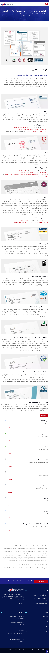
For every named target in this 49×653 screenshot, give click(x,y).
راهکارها (46, 626)
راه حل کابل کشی (10, 567)
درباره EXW (25, 15)
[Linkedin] (19, 603)
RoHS (46, 498)
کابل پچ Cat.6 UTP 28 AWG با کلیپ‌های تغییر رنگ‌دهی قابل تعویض (34, 174)
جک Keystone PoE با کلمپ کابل (17, 639)
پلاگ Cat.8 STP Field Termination (21, 222)
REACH (46, 511)
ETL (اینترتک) (44, 434)
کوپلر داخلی (24, 567)
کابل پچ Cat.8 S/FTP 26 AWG (25, 220)
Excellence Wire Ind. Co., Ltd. (16, 649)
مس (47, 621)
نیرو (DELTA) (44, 421)
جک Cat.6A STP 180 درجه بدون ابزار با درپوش (38, 131)
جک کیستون (28, 567)
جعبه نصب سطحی (16, 567)
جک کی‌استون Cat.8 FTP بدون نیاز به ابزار (39, 222)
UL (47, 472)
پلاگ (32, 567)
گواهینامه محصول (18, 15)
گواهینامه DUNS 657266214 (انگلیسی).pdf (35, 524)
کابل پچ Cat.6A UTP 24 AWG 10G (11, 174)
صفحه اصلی (45, 616)
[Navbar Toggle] (46, 4)
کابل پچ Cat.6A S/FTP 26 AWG (41, 129)
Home (30, 15)
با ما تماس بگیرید (39, 568)
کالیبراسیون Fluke (43, 459)
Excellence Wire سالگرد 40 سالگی (16, 616)
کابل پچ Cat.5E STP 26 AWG (20, 170)
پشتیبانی (46, 628)
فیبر (47, 623)
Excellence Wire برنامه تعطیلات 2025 (15, 633)
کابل (31, 567)
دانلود (9, 427)
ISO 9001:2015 (43, 485)
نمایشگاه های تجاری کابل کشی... (17, 622)
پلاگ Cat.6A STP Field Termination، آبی (25, 129)
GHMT (46, 447)
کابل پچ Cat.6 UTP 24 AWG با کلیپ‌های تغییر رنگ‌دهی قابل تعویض (34, 172)
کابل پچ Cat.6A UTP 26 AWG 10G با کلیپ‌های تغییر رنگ (19, 127)
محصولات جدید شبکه (19, 628)
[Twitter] (21, 603)
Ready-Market (35, 649)
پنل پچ (21, 567)
